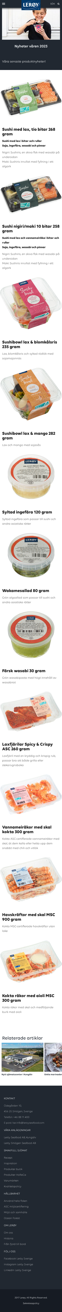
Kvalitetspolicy (12, 1186)
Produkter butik (13, 1169)
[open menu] (3, 4)
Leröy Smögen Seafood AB (20, 1143)
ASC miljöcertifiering (16, 1206)
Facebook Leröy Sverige (18, 1259)
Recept (8, 1158)
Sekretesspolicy (31, 1303)
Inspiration (10, 1163)
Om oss (8, 1233)
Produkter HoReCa (15, 1175)
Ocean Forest (12, 1218)
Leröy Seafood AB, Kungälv (20, 1137)
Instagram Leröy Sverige (18, 1264)
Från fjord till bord (15, 1244)
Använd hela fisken (15, 1201)
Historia (8, 1238)
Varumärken (11, 1181)
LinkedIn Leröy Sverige (17, 1270)
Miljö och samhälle (15, 1212)
